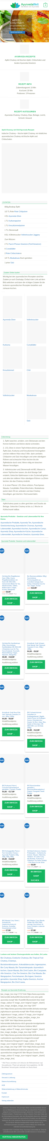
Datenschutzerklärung (9, 1081)
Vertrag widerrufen (8, 1100)
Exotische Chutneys (20, 958)
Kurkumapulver (15, 221)
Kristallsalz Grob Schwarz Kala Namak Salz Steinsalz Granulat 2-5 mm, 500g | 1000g (36, 646)
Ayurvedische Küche (22, 531)
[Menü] (3, 5)
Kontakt (4, 1093)
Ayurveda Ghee (15, 216)
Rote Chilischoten (13, 253)
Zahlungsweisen (7, 1074)
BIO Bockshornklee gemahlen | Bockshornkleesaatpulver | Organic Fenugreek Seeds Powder (36, 789)
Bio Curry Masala (8, 967)
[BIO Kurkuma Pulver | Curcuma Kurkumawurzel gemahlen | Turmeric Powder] (12, 768)
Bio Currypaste (40, 970)
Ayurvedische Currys (37, 529)
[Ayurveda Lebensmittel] (24, 5)
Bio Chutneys (6, 958)
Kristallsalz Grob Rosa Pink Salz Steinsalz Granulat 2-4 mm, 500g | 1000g (11, 714)
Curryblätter (10, 249)
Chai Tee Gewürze (19, 973)
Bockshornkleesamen (9, 964)
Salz (12, 263)
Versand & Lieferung (8, 1077)
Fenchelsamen (18, 976)
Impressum (5, 1097)
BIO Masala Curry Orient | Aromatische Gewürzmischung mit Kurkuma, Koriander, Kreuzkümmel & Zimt (10, 924)
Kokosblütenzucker (26, 964)
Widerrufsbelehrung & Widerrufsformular (15, 1089)
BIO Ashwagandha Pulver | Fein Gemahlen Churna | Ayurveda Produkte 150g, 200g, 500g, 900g (11, 854)
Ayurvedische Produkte (10, 523)
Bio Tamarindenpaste (24, 967)
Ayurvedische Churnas (24, 526)
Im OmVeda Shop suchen (36, 876)
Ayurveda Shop (7, 531)
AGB (3, 1085)
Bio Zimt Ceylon (26, 970)
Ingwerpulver (40, 964)
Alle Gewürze (6, 973)
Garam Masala (13, 970)
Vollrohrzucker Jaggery (30, 235)
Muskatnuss (15, 258)
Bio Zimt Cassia (18, 982)
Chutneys (12, 961)
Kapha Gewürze (29, 979)
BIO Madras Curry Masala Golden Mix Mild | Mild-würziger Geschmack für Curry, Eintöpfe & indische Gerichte (35, 924)
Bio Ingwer (29, 976)
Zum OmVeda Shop (11, 601)
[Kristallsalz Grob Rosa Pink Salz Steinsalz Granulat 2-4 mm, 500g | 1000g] (12, 695)
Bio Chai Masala (35, 973)
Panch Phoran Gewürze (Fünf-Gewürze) (25, 244)
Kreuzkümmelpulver (17, 225)
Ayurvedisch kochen (20, 529)
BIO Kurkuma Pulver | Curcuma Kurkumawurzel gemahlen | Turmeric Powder (11, 787)
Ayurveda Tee (25, 523)
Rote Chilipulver (20, 212)
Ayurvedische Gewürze (21, 534)
